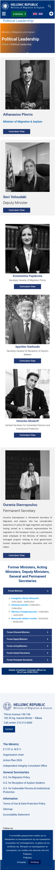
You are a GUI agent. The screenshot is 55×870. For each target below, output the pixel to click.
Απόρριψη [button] (21, 862)
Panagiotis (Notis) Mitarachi (24, 598)
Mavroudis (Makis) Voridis (24, 618)
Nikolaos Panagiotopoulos (24, 611)
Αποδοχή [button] (35, 862)
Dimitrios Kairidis (19, 605)
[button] (49, 6)
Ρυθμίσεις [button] (27, 857)
